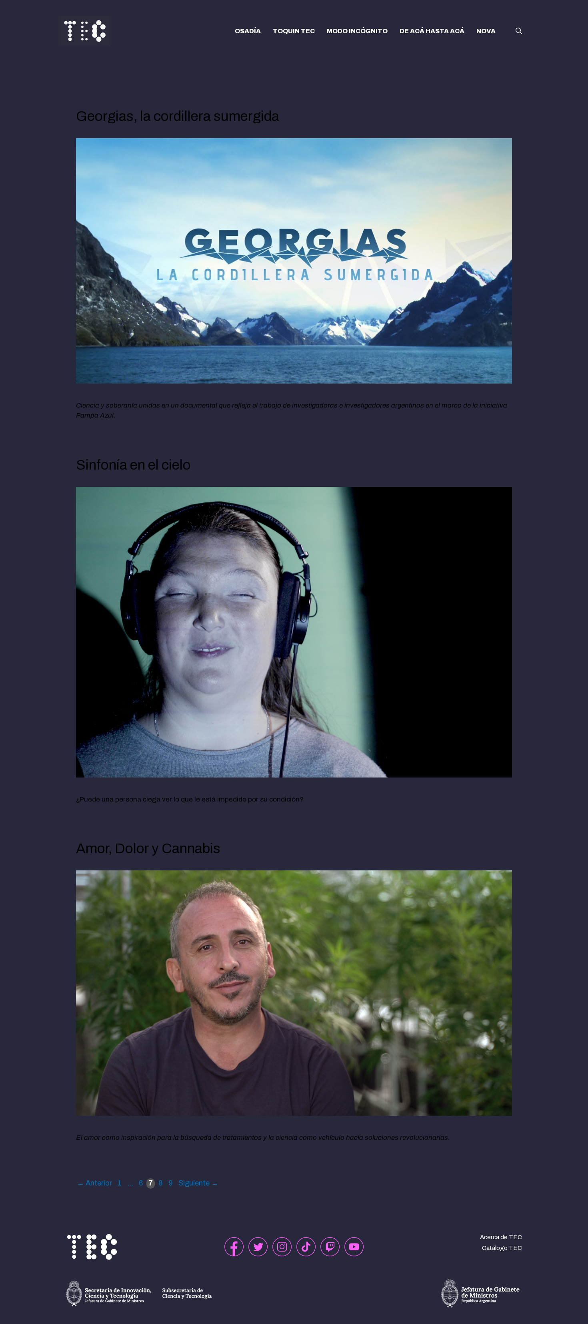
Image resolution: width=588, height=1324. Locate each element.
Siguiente (198, 1183)
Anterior (94, 1183)
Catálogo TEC (502, 1248)
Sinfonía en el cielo (133, 464)
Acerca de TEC (501, 1237)
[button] (519, 31)
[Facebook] (234, 1247)
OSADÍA (248, 31)
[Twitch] (330, 1247)
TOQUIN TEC (294, 31)
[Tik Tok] (306, 1247)
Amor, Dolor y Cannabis (148, 848)
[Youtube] (354, 1247)
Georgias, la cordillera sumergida (177, 116)
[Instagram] (282, 1247)
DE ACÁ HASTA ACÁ (432, 31)
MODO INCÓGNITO (357, 31)
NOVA (486, 31)
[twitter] (258, 1247)
